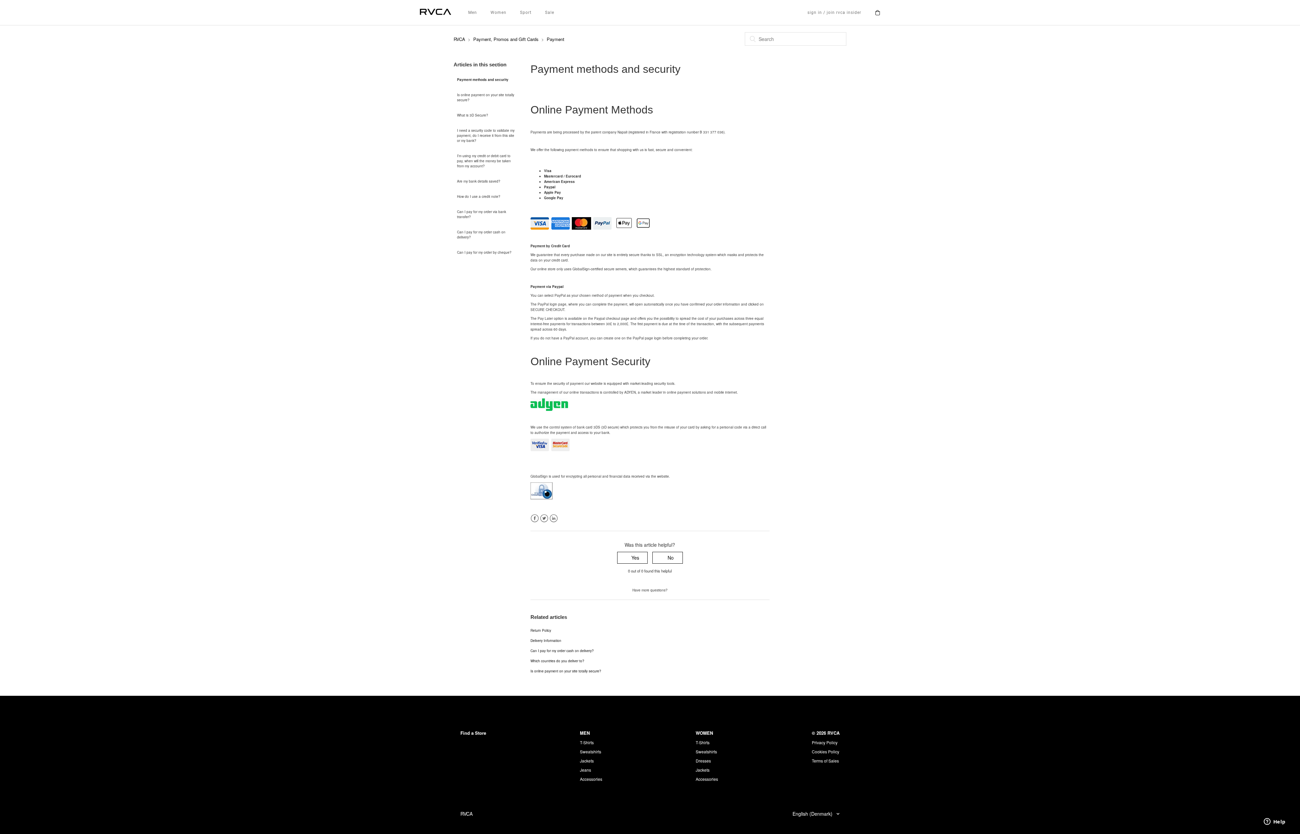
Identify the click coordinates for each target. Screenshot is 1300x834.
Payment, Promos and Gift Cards (506, 39)
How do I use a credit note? (478, 196)
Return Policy (540, 630)
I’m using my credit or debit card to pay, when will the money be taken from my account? (484, 160)
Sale (549, 12)
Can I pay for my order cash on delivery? (481, 234)
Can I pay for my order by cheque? (484, 252)
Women (498, 12)
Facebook (534, 518)
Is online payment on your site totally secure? (485, 97)
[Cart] (877, 12)
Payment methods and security (482, 79)
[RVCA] (435, 13)
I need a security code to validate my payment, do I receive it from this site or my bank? (486, 135)
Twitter (544, 518)
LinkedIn (553, 518)
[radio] (632, 558)
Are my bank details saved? (478, 181)
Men (472, 12)
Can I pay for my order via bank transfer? (481, 214)
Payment (555, 39)
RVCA (459, 39)
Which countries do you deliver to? (557, 661)
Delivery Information (545, 640)
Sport (526, 12)
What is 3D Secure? (472, 115)
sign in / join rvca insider (834, 12)
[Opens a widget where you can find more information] (1274, 822)
